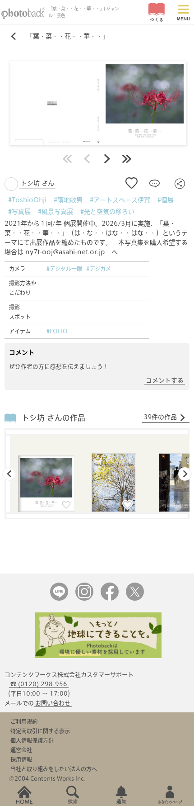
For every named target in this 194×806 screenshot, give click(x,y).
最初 (67, 158)
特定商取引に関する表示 (40, 731)
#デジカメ (98, 268)
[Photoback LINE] (59, 598)
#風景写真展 (55, 212)
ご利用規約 (23, 721)
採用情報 (21, 759)
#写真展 (19, 212)
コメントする (165, 380)
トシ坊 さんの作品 (53, 418)
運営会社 (21, 750)
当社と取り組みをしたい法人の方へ (53, 769)
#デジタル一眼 (64, 268)
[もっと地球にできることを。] (98, 656)
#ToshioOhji (27, 200)
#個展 (165, 200)
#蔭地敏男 (68, 200)
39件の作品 (160, 417)
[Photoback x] (135, 598)
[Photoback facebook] (109, 598)
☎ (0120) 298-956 (38, 684)
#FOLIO (57, 331)
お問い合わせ (52, 703)
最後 (126, 158)
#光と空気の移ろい (107, 212)
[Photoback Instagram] (84, 598)
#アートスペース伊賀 (120, 200)
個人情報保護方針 (32, 740)
